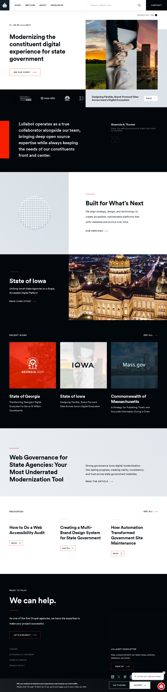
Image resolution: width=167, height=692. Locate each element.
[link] (156, 5)
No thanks (119, 685)
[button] (161, 686)
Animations (145, 15)
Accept (138, 685)
